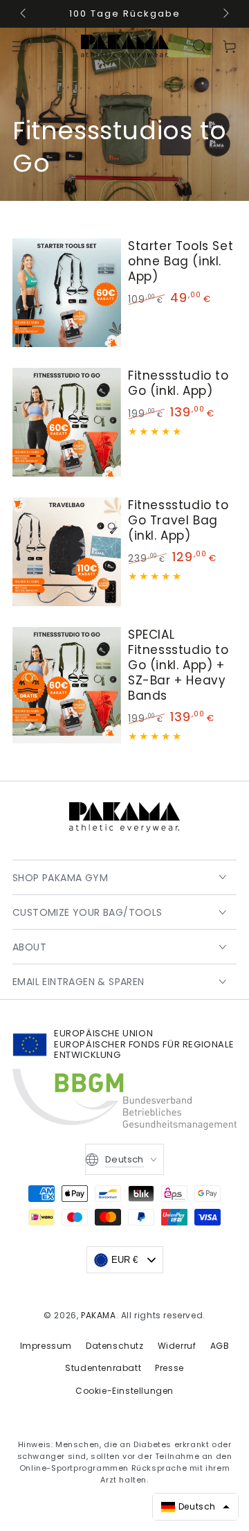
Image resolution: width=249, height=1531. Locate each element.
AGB (220, 1346)
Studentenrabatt (103, 1368)
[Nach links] (24, 14)
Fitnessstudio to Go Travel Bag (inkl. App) (178, 520)
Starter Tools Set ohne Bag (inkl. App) (180, 261)
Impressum (46, 1346)
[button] (199, 46)
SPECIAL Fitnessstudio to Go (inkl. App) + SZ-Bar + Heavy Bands (178, 665)
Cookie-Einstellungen (124, 1391)
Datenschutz (115, 1346)
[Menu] (19, 46)
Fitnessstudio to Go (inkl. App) (178, 383)
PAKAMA (98, 1315)
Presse (169, 1368)
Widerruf (177, 1346)
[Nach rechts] (225, 14)
